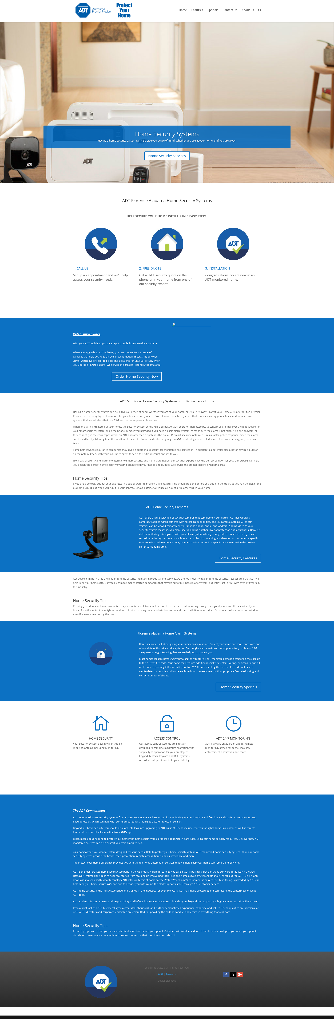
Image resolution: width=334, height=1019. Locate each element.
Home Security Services (167, 155)
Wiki (160, 974)
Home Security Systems (167, 134)
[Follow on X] (233, 974)
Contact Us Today (167, 776)
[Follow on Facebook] (226, 974)
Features (197, 10)
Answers (171, 974)
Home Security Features (238, 558)
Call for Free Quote (167, 299)
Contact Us (230, 10)
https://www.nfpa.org (175, 658)
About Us (248, 10)
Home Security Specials (238, 687)
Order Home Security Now (137, 376)
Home (183, 10)
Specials (213, 10)
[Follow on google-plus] (240, 974)
